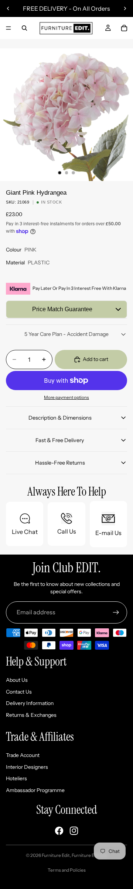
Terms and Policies (67, 870)
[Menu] (8, 28)
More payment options (66, 397)
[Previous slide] (8, 8)
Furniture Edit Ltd (89, 855)
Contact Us (19, 691)
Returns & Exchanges (31, 715)
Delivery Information (30, 703)
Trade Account (23, 755)
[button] (66, 309)
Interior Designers (27, 767)
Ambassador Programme (35, 790)
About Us (17, 680)
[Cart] (124, 28)
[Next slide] (125, 8)
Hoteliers (16, 778)
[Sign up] (116, 612)
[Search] (24, 28)
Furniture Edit (56, 855)
